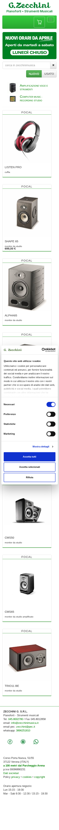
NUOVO (34, 73)
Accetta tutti (29, 456)
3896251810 (23, 730)
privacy (15, 776)
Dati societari (11, 773)
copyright (39, 776)
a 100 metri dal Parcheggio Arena (24, 765)
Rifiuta (29, 477)
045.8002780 (15, 719)
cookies (27, 776)
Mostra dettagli (41, 446)
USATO (49, 73)
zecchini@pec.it (25, 726)
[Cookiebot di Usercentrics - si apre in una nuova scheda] (42, 350)
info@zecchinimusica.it (25, 722)
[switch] (50, 414)
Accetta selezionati (29, 467)
